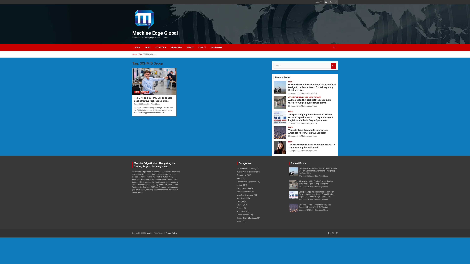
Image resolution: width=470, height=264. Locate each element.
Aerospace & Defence (246, 168)
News (147, 47)
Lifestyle (240, 201)
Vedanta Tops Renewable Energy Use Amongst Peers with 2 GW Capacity (308, 131)
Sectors (159, 47)
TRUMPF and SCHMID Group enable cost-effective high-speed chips (153, 99)
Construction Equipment (246, 182)
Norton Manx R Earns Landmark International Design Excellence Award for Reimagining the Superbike (312, 87)
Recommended (243, 215)
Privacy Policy (171, 233)
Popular (144, 92)
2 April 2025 (138, 104)
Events (202, 47)
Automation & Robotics (298, 97)
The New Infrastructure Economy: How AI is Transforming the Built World (311, 146)
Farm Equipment (243, 192)
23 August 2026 (294, 93)
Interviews (176, 47)
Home (137, 47)
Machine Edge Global (155, 33)
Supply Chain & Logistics (247, 218)
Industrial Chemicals (245, 195)
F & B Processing (244, 188)
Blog (290, 82)
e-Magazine (216, 47)
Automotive (241, 175)
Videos (190, 47)
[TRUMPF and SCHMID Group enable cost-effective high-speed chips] (154, 81)
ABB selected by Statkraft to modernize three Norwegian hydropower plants (309, 101)
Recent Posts (282, 77)
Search (333, 66)
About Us (319, 2)
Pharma (240, 208)
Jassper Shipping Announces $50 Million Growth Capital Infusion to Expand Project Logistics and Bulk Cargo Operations (310, 117)
